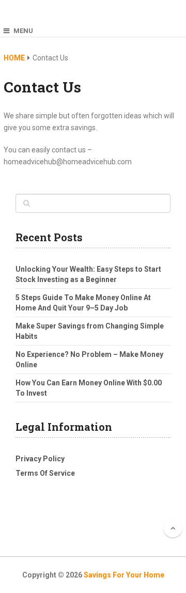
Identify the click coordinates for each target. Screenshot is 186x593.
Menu (23, 31)
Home (14, 58)
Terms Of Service (45, 473)
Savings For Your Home (124, 575)
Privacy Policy (40, 459)
